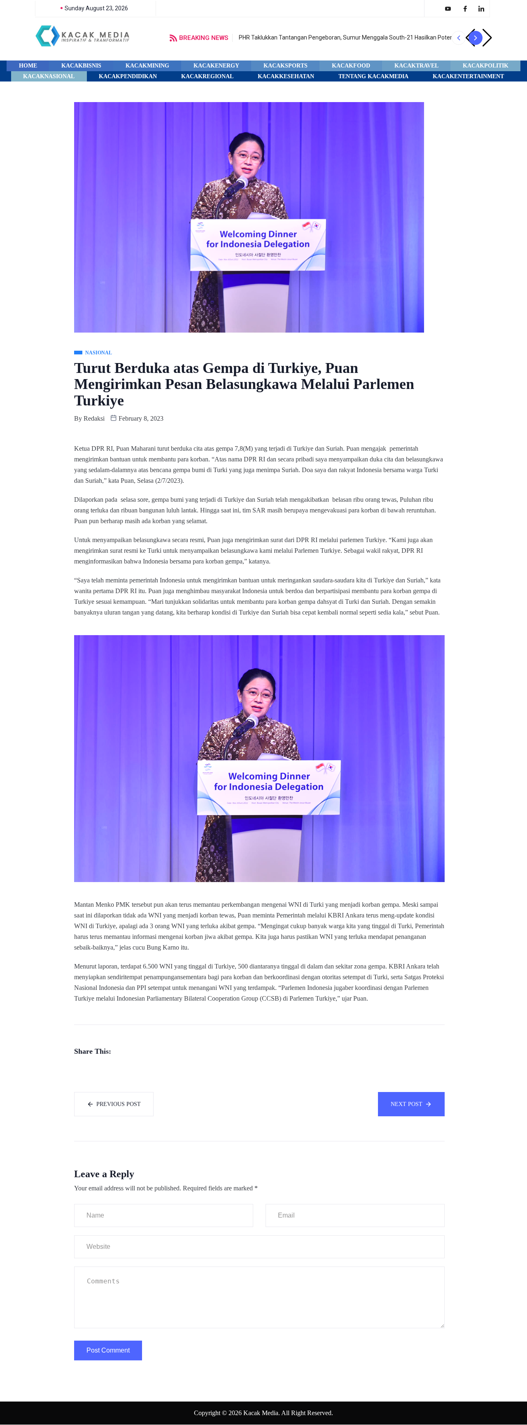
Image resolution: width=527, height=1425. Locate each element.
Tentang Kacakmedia (373, 76)
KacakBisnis (81, 66)
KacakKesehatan (286, 76)
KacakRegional (207, 76)
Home (28, 66)
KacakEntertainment (468, 76)
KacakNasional (49, 76)
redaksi (94, 418)
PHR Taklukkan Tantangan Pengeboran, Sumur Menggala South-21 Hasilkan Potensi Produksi (360, 37)
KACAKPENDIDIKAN (128, 76)
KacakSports (286, 66)
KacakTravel (416, 66)
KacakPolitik (485, 66)
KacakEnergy (216, 66)
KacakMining (147, 66)
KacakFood (351, 66)
